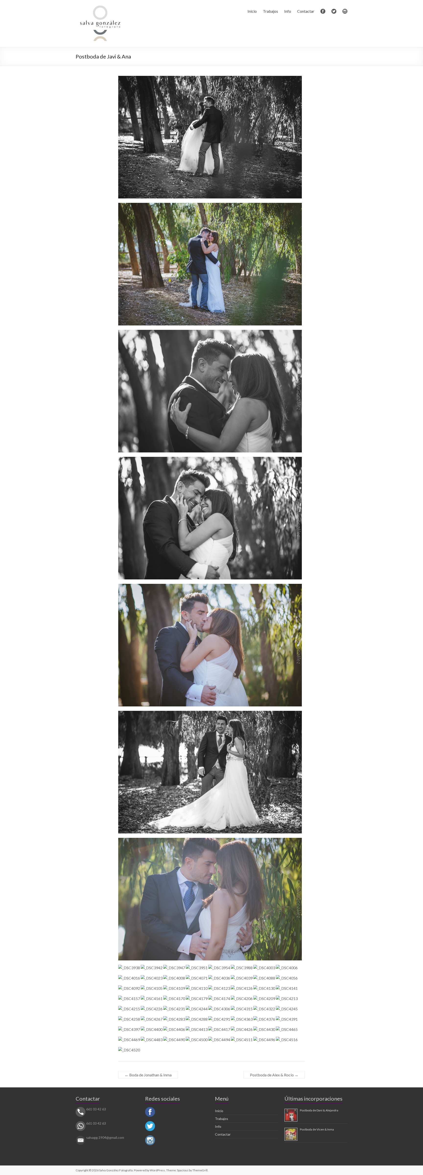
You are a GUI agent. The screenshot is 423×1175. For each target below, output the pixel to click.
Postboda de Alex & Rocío (274, 1074)
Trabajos (270, 11)
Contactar (305, 11)
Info (287, 11)
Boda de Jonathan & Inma (148, 1074)
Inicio (252, 11)
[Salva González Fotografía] (100, 6)
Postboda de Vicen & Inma (317, 1129)
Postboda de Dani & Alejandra (319, 1110)
